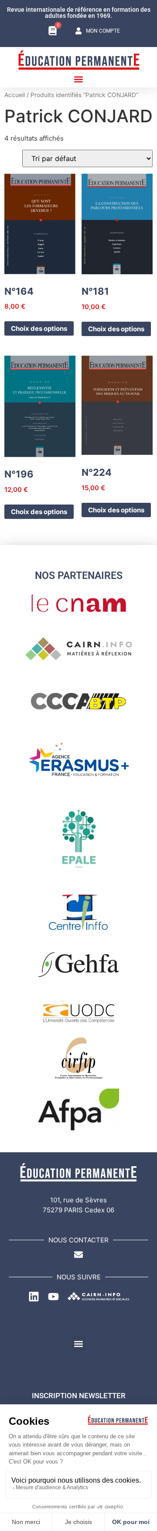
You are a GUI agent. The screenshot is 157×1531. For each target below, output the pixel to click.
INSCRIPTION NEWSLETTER (79, 1395)
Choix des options (39, 328)
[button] (79, 79)
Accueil (14, 94)
